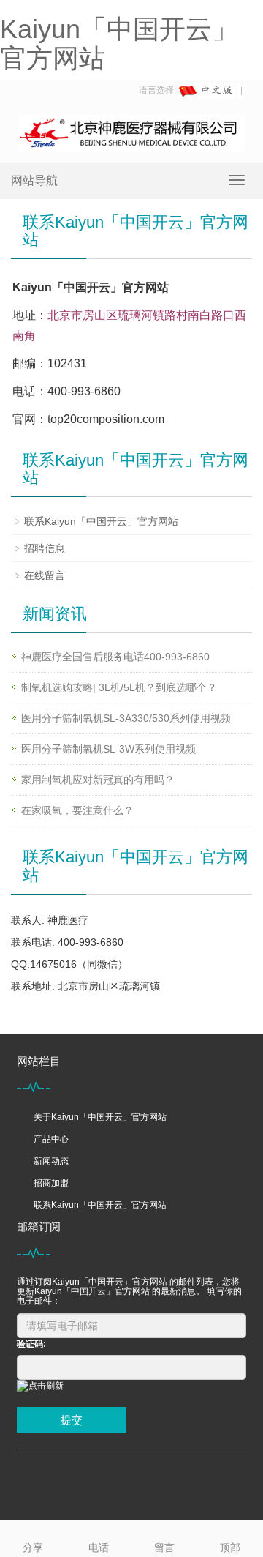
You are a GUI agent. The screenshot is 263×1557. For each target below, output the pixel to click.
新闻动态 (51, 1161)
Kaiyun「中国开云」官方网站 (119, 43)
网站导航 (34, 180)
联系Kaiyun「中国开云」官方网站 (101, 521)
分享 (33, 1547)
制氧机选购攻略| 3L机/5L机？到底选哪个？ (119, 687)
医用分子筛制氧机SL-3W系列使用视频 (108, 749)
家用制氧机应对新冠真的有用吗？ (98, 779)
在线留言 (44, 575)
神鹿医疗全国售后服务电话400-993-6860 (115, 656)
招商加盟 (51, 1183)
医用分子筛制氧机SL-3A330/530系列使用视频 (126, 718)
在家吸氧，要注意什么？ (77, 810)
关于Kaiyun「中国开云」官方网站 (100, 1117)
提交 (72, 1420)
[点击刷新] (40, 1386)
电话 (98, 1547)
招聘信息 (44, 548)
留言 (164, 1547)
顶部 (230, 1547)
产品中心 (51, 1139)
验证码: (31, 1344)
